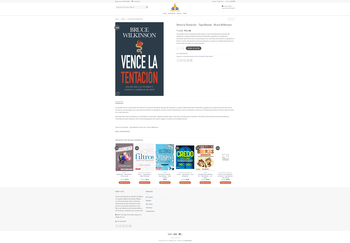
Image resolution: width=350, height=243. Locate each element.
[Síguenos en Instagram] (120, 226)
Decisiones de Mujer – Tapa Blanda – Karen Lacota (165, 176)
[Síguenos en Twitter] (123, 226)
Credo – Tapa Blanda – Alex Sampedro (185, 175)
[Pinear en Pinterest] (187, 60)
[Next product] (229, 19)
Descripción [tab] (119, 103)
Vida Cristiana (209, 56)
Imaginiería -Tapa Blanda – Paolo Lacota (124, 175)
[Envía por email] (184, 60)
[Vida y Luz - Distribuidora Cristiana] (175, 7)
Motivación (202, 56)
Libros (185, 13)
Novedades (171, 13)
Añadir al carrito (194, 48)
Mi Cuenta (149, 197)
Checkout (149, 208)
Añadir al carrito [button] (124, 182)
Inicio (165, 13)
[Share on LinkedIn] (191, 60)
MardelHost (188, 240)
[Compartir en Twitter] (181, 60)
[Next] (234, 165)
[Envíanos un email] (126, 226)
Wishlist (148, 201)
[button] (230, 1)
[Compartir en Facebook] (178, 60)
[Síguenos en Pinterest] (130, 226)
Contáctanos (136, 1)
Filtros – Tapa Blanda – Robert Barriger (145, 175)
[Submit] (146, 7)
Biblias (179, 13)
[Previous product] (233, 19)
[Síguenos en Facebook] (116, 226)
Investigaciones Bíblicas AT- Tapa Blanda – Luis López (205, 176)
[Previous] (115, 165)
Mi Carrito (149, 204)
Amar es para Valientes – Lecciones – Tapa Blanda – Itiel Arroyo (226, 176)
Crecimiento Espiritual (135, 19)
